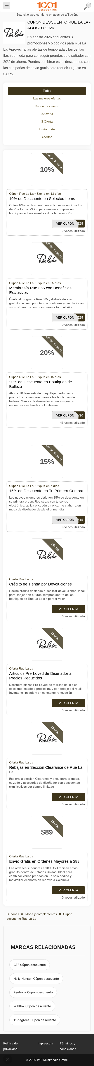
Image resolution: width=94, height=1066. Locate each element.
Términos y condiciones (68, 1046)
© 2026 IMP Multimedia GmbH (47, 1060)
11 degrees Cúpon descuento (35, 1020)
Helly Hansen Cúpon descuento (36, 978)
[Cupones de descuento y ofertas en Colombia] (47, 6)
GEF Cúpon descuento (30, 965)
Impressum (45, 1043)
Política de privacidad (10, 1046)
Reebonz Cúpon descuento (33, 992)
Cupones (13, 914)
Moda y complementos (41, 914)
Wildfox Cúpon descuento (32, 1006)
